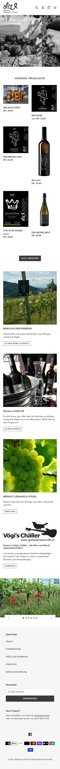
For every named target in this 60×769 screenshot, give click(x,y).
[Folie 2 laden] (26, 618)
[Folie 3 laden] (28, 618)
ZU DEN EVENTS (13, 429)
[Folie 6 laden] (36, 618)
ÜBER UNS (10, 511)
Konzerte (10, 566)
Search (9, 641)
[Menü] (55, 7)
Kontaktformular (13, 649)
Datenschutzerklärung (16, 672)
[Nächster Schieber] (51, 618)
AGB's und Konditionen (17, 656)
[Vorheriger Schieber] (8, 618)
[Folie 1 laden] (23, 618)
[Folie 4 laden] (31, 618)
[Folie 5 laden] (34, 618)
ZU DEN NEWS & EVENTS (17, 344)
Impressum (11, 664)
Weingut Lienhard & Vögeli (25, 759)
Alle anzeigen (30, 258)
